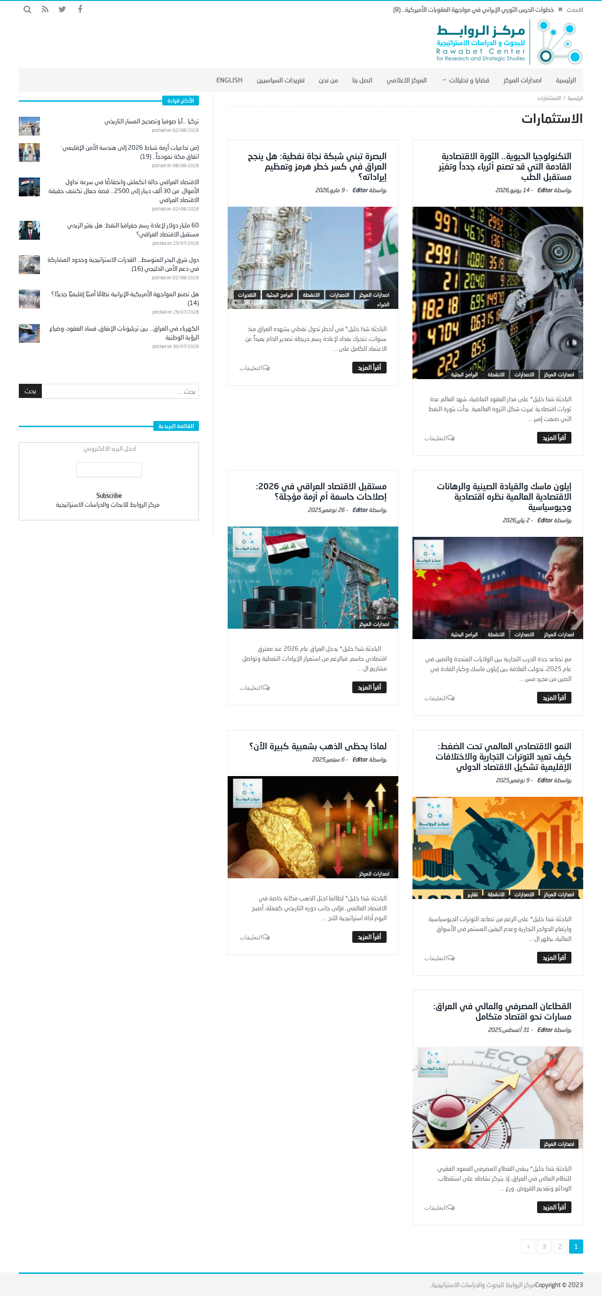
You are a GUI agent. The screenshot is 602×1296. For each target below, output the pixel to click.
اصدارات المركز (559, 374)
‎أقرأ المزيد (554, 437)
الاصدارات (524, 374)
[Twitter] (62, 9)
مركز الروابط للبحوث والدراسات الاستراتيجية (483, 1284)
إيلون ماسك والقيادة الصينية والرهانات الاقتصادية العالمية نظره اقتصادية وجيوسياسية (504, 496)
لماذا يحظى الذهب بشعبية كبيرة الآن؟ (318, 746)
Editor (544, 190)
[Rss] (45, 9)
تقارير (472, 894)
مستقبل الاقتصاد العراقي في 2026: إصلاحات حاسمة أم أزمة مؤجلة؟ (321, 491)
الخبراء (383, 304)
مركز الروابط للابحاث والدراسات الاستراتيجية (107, 504)
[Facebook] (79, 9)
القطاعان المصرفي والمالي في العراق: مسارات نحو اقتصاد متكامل (502, 1011)
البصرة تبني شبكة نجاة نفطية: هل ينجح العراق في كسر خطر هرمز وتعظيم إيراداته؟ (317, 166)
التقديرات (247, 295)
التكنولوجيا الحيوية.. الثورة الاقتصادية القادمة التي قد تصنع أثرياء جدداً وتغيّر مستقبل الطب (505, 166)
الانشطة (496, 374)
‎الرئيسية (575, 98)
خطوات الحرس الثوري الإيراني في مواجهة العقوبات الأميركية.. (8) (473, 9)
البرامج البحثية (464, 374)
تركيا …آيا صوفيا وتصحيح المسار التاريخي (151, 121)
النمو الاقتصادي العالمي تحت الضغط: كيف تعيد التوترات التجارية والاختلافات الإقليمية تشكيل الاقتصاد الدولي (503, 756)
